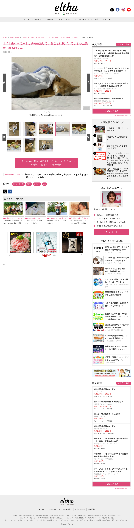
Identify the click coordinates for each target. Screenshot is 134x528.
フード (59, 19)
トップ (26, 19)
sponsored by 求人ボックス (123, 115)
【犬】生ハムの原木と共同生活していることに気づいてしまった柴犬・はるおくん (51, 38)
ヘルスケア (36, 19)
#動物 (29, 184)
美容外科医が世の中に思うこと (109, 226)
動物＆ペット (15, 38)
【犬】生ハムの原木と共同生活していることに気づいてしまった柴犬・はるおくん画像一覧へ (47, 163)
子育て (97, 19)
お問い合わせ (80, 509)
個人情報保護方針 (65, 509)
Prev (5, 83)
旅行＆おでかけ (85, 19)
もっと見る (112, 232)
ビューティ (49, 19)
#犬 (44, 184)
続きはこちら (113, 111)
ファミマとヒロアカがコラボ (108, 218)
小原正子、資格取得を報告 (107, 215)
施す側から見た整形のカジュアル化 (111, 222)
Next (89, 83)
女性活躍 (106, 19)
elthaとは (42, 509)
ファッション (70, 19)
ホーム (5, 38)
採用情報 (91, 509)
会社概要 (52, 509)
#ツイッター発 (18, 184)
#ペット (37, 184)
